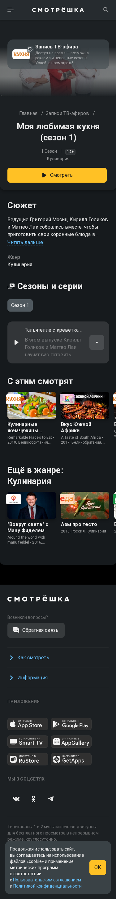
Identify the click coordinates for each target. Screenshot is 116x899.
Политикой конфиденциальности (47, 886)
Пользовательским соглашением (47, 879)
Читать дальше (25, 242)
